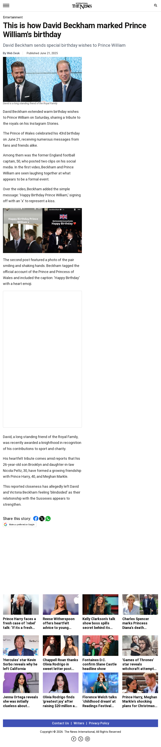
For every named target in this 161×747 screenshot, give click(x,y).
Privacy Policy (99, 723)
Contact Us (60, 723)
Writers (79, 723)
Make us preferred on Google (21, 524)
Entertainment (13, 17)
